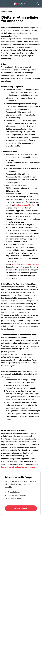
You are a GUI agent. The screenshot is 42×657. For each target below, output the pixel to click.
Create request (20, 508)
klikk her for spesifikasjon (24, 205)
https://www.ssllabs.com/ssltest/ (25, 264)
